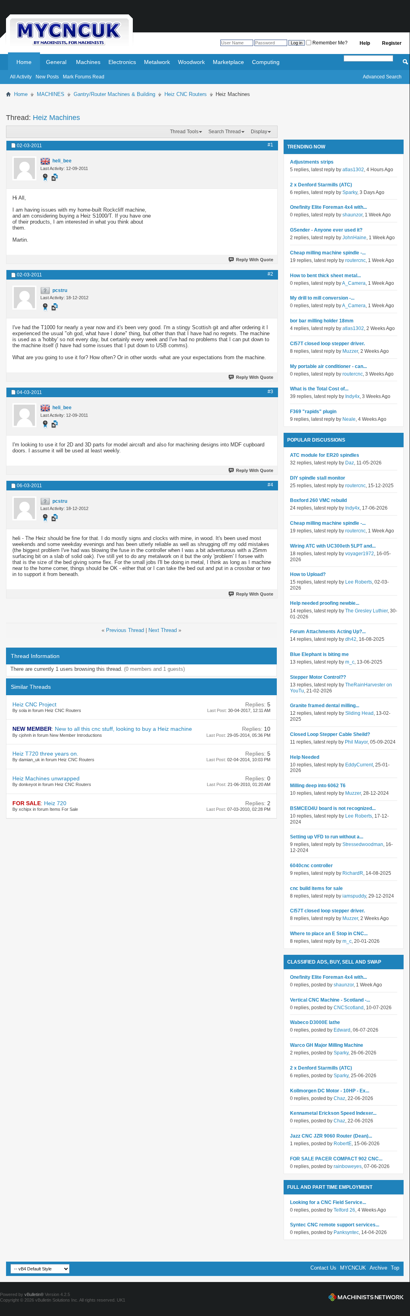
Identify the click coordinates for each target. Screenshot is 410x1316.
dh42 (350, 639)
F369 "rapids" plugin (313, 411)
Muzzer (350, 351)
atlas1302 (353, 169)
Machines (88, 62)
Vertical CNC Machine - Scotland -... (330, 1000)
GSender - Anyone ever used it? (326, 230)
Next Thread (162, 630)
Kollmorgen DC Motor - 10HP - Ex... (329, 1091)
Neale (349, 419)
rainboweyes (348, 1166)
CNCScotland (349, 1007)
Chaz (339, 1098)
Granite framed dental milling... (324, 705)
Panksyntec (346, 1232)
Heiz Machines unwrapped (46, 778)
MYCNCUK (353, 1268)
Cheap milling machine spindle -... (328, 253)
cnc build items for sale (316, 888)
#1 (270, 145)
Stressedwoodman (362, 844)
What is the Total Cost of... (319, 389)
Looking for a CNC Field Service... (328, 1202)
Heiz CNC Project (34, 704)
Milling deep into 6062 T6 (318, 785)
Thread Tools (184, 131)
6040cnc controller (311, 865)
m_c (349, 662)
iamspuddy (354, 896)
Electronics (122, 62)
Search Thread (224, 131)
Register (392, 43)
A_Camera (354, 283)
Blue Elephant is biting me (319, 654)
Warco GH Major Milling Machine (326, 1045)
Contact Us (323, 1268)
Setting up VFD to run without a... (326, 837)
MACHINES (50, 94)
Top (395, 1268)
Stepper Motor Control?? (318, 677)
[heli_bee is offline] (24, 168)
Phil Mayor (356, 742)
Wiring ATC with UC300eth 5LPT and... (333, 546)
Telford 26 (344, 1210)
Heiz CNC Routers (185, 94)
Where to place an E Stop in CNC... (329, 933)
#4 (270, 485)
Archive (378, 1268)
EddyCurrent (359, 765)
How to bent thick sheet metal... (325, 275)
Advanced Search (382, 77)
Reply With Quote (254, 259)
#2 (270, 274)
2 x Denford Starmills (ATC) (321, 185)
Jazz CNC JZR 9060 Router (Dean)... (331, 1136)
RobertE (343, 1143)
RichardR (352, 873)
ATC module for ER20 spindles (324, 455)
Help (365, 43)
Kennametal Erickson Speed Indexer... (333, 1113)
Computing (266, 62)
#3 (270, 391)
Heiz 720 (55, 803)
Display (259, 131)
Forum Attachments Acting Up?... (328, 631)
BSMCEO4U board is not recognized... (333, 808)
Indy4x (352, 396)
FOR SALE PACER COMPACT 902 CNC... (336, 1159)
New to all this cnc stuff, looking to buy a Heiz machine (123, 729)
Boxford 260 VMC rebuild (318, 500)
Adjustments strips (312, 162)
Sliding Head (359, 713)
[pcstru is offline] (24, 298)
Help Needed (304, 757)
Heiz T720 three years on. (45, 753)
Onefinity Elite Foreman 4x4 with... (328, 207)
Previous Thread (125, 630)
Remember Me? (329, 43)
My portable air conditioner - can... (328, 366)
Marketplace (228, 62)
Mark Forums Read (83, 77)
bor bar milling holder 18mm (322, 321)
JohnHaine (354, 237)
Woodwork (191, 62)
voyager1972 (359, 553)
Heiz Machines (56, 118)
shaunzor (352, 215)
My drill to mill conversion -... (322, 298)
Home (24, 62)
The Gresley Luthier (366, 611)
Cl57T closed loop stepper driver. (327, 343)
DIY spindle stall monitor (317, 478)
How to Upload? (308, 574)
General (56, 62)
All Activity (21, 77)
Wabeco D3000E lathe (315, 1022)
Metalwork (157, 62)
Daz (349, 463)
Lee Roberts (358, 582)
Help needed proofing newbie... (324, 603)
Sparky (349, 192)
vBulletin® (34, 1294)
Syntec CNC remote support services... (334, 1225)
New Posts (47, 77)
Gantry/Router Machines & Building (114, 94)
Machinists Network (366, 1297)
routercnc (355, 260)
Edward (342, 1030)
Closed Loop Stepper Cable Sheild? (330, 734)
